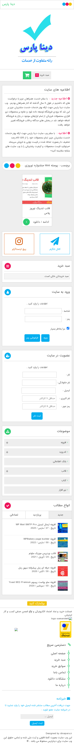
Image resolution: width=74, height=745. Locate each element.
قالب (63, 471)
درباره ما (60, 685)
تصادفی (14, 515)
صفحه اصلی (58, 653)
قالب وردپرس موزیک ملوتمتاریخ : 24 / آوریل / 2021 (42, 555)
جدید (60, 515)
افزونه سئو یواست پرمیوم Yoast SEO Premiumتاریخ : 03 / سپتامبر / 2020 (32, 584)
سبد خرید (60, 660)
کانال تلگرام (55, 249)
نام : (63, 375)
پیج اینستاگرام (19, 249)
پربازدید (37, 515)
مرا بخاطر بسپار (58, 329)
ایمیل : (63, 390)
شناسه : (66, 311)
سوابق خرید (58, 666)
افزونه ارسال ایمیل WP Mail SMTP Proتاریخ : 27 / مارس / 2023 (36, 526)
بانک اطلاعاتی (59, 461)
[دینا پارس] (37, 38)
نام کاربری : (63, 398)
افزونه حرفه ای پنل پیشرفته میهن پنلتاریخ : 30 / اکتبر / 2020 (37, 569)
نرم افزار (62, 490)
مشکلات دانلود (57, 679)
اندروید (62, 452)
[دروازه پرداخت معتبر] (65, 637)
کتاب (63, 480)
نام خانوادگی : (63, 382)
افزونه (63, 442)
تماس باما (59, 672)
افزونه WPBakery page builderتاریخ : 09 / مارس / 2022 (39, 540)
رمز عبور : (63, 406)
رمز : (66, 319)
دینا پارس (8, 4)
